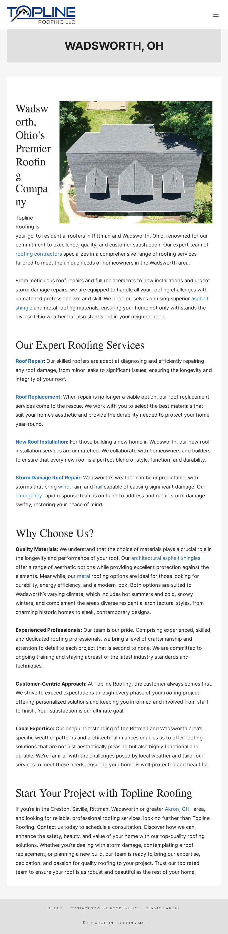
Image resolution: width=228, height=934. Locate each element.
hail (98, 487)
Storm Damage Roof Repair (48, 477)
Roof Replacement (38, 397)
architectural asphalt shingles (165, 558)
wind (64, 487)
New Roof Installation (41, 442)
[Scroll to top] (214, 925)
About (55, 908)
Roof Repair (30, 361)
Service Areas (163, 908)
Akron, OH (177, 809)
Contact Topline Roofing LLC (104, 908)
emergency (29, 496)
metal (83, 576)
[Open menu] (215, 14)
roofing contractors (39, 254)
